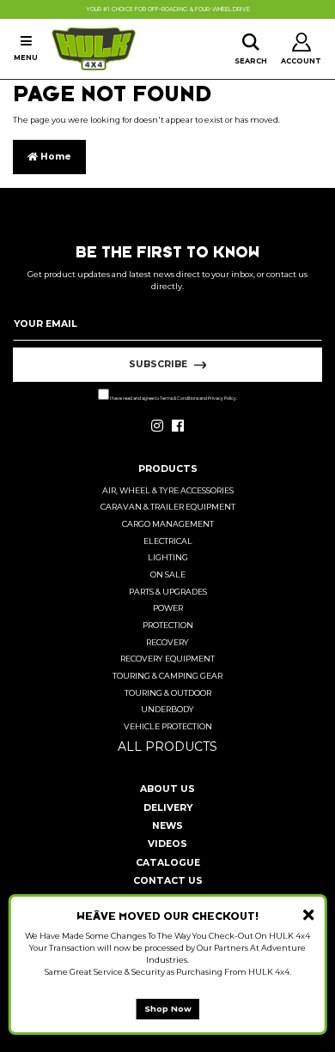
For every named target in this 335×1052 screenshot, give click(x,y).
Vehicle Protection (168, 726)
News (167, 825)
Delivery (167, 807)
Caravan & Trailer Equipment (167, 506)
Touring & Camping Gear (167, 675)
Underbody (167, 709)
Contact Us (168, 880)
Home (54, 156)
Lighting (168, 557)
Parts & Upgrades (168, 591)
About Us (167, 789)
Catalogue (168, 862)
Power (168, 608)
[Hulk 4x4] (94, 48)
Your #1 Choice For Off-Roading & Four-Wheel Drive (168, 9)
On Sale (168, 574)
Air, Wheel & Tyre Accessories (168, 490)
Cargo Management (168, 524)
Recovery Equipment (167, 658)
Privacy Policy (222, 398)
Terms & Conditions (179, 398)
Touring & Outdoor (168, 693)
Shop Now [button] (168, 1008)
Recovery (167, 642)
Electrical (167, 541)
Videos (167, 843)
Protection (168, 625)
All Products (167, 746)
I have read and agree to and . (173, 398)
